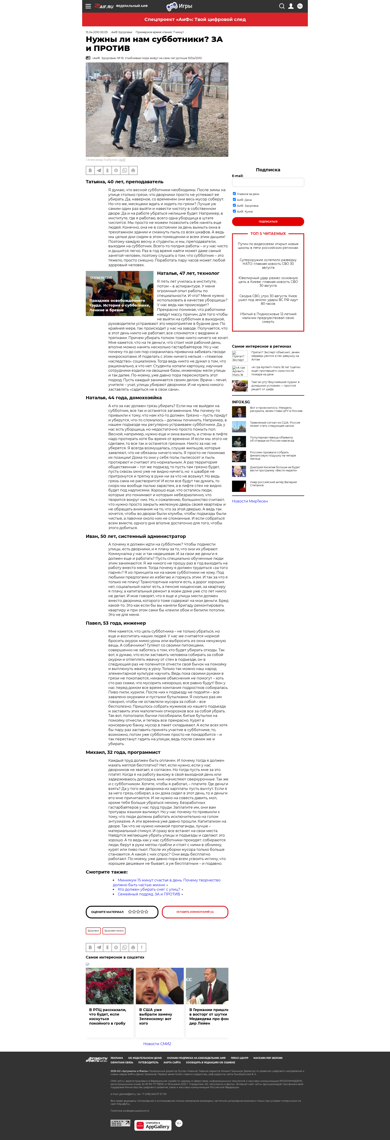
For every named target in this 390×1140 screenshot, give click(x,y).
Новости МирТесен (250, 501)
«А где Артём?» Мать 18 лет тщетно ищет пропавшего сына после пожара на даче (275, 370)
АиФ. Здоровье (247, 205)
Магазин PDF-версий (267, 1058)
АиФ (122, 159)
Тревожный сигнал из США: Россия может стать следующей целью (275, 424)
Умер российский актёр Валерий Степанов (273, 484)
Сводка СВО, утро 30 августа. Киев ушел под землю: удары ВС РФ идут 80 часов (268, 300)
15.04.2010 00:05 (97, 32)
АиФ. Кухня (245, 211)
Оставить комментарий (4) (195, 912)
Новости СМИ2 (157, 1044)
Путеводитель (148, 1062)
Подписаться (268, 221)
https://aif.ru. (123, 1104)
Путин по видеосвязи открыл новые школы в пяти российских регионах (268, 246)
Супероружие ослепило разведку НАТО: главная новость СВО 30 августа (268, 264)
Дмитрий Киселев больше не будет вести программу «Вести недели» (275, 469)
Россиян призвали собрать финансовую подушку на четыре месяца (273, 455)
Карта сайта (172, 1062)
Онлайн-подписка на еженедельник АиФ (196, 1058)
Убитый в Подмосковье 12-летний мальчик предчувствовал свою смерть (268, 318)
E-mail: (237, 176)
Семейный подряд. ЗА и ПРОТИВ (149, 894)
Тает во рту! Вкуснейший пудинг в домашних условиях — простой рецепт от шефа (275, 385)
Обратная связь (122, 1062)
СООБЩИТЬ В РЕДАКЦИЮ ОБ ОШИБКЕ (210, 1062)
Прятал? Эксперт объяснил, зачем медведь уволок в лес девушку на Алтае (275, 356)
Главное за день (248, 194)
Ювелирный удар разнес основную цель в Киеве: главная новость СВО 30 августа (268, 282)
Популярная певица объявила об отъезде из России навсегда (272, 439)
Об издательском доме (145, 1058)
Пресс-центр (239, 1058)
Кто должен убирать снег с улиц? (149, 889)
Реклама (117, 1058)
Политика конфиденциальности (130, 1110)
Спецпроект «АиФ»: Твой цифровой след (195, 19)
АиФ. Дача (244, 200)
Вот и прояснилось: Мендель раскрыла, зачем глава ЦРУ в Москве (276, 409)
